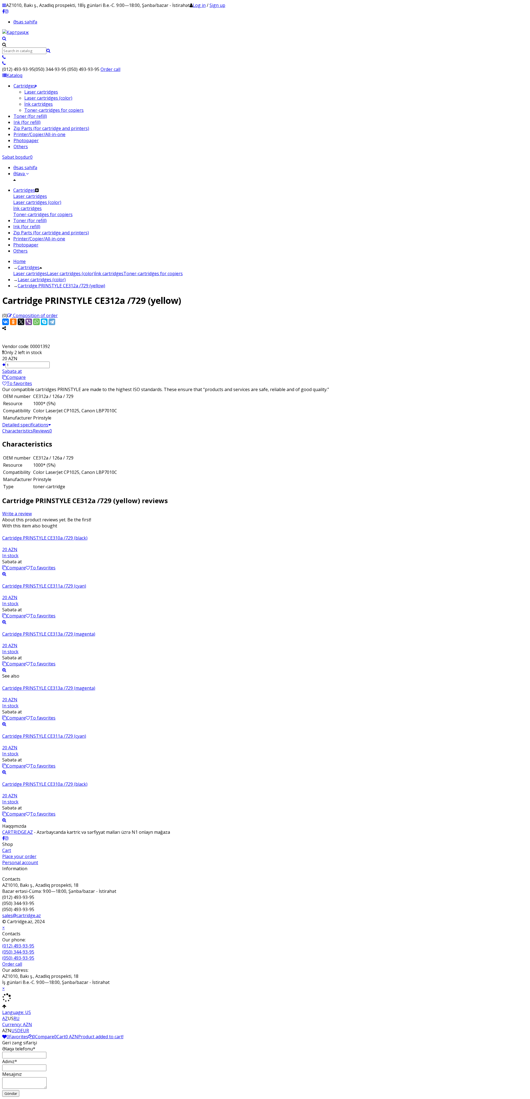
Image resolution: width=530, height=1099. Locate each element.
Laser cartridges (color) (71, 273)
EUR (24, 1031)
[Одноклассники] (13, 321)
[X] (21, 321)
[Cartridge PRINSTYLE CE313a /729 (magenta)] (265, 628)
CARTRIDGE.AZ (17, 832)
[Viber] (28, 321)
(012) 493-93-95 (18, 946)
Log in (199, 5)
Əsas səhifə (25, 22)
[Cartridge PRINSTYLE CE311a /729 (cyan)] (265, 580)
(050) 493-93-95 (18, 958)
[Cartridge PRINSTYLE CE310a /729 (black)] (265, 532)
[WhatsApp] (36, 321)
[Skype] (44, 321)
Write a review (17, 514)
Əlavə (19, 174)
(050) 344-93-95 (18, 952)
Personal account (20, 862)
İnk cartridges (109, 273)
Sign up (217, 5)
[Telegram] (52, 321)
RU (17, 1018)
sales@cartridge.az (21, 915)
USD (15, 1031)
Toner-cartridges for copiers (153, 273)
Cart (6, 850)
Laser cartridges (30, 273)
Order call (110, 69)
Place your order (19, 856)
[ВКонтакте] (5, 321)
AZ (5, 1018)
